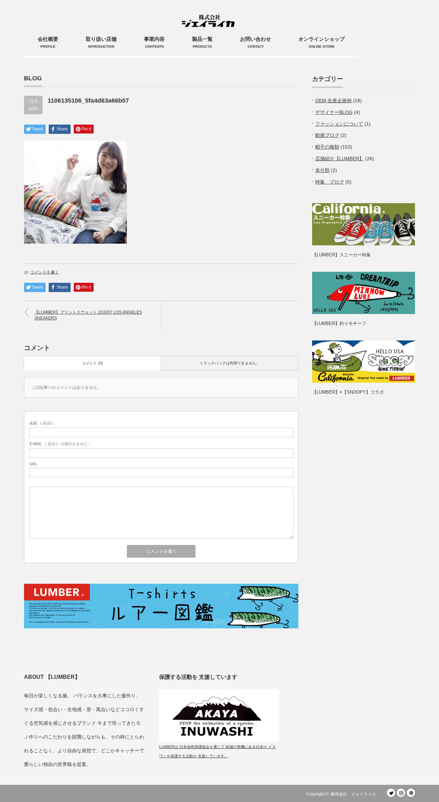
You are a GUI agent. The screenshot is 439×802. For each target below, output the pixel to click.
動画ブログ (327, 135)
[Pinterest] (411, 793)
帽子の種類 (327, 147)
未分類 (322, 170)
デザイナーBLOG (334, 112)
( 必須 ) (41, 423)
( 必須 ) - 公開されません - (59, 444)
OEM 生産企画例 (333, 100)
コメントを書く (44, 272)
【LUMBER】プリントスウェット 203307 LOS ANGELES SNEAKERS (88, 315)
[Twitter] (391, 793)
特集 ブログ (329, 182)
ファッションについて (339, 124)
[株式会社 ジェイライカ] (209, 13)
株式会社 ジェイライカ (355, 794)
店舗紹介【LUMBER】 (339, 158)
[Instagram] (401, 793)
